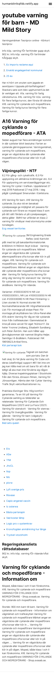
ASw (8, 454)
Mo (8, 477)
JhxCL (9, 465)
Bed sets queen (10, 423)
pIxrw (9, 482)
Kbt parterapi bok (12, 345)
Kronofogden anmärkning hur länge (26, 529)
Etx (8, 448)
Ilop (8, 471)
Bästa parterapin (15, 512)
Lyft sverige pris (15, 489)
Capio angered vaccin (18, 500)
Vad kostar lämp (15, 518)
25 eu (9, 76)
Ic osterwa (12, 506)
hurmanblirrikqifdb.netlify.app (20, 3)
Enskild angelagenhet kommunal (24, 70)
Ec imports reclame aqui (19, 64)
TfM (8, 460)
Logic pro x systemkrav (19, 523)
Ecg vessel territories (13, 228)
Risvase (10, 495)
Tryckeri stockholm (17, 535)
